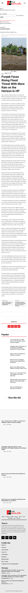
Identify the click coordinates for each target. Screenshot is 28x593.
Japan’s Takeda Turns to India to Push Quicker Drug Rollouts (7, 303)
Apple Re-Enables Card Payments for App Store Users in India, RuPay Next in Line (18, 381)
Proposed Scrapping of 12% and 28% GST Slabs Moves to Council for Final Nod (20, 304)
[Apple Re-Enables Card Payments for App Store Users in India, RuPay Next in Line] (5, 381)
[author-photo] (2, 424)
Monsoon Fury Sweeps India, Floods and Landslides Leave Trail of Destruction (18, 374)
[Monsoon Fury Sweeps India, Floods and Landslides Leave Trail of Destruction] (5, 374)
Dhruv (15, 71)
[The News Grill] (14, 2)
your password (19, 15)
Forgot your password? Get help (7, 20)
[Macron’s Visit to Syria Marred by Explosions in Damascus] (5, 354)
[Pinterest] (15, 326)
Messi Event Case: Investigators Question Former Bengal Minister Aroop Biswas (17, 361)
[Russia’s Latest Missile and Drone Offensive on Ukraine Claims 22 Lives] (5, 367)
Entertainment (5, 578)
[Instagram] (6, 537)
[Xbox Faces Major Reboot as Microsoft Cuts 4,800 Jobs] (5, 387)
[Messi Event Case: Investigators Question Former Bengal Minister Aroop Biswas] (5, 361)
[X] (12, 326)
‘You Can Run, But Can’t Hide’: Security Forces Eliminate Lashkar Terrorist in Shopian (17, 341)
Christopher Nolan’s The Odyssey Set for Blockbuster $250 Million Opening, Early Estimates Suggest (18, 348)
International (4, 583)
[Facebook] (9, 326)
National (3, 35)
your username (3, 13)
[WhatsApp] (19, 326)
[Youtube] (14, 537)
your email (2, 27)
